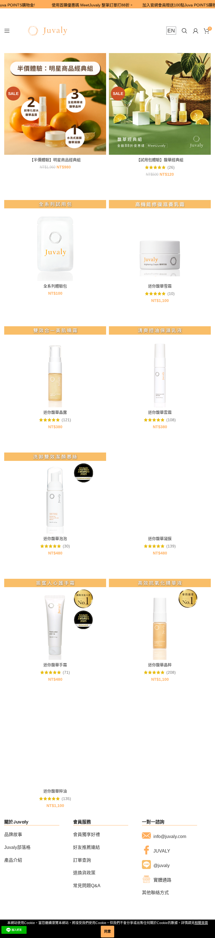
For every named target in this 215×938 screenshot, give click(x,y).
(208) (171, 672)
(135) (66, 799)
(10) (171, 294)
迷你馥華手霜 (55, 665)
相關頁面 (201, 923)
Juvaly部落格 (17, 847)
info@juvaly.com (169, 836)
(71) (66, 672)
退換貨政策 (84, 872)
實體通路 (162, 880)
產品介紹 (13, 860)
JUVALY (161, 851)
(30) (66, 546)
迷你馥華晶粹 (160, 665)
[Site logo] (47, 30)
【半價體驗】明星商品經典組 (55, 160)
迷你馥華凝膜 (160, 538)
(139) (171, 546)
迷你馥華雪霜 (160, 286)
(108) (171, 420)
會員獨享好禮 (86, 834)
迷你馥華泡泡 (55, 538)
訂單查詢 (82, 860)
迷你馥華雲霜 (160, 412)
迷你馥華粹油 (55, 791)
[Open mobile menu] (7, 30)
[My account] (195, 30)
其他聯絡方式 (155, 892)
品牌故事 (13, 834)
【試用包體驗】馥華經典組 (159, 160)
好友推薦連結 (86, 847)
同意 (107, 932)
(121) (66, 420)
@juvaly (161, 865)
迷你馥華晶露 (55, 412)
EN (171, 31)
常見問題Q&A (87, 885)
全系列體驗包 (55, 286)
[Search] (184, 30)
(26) (171, 167)
